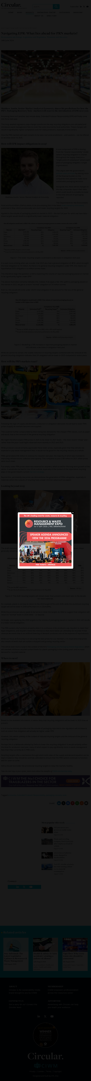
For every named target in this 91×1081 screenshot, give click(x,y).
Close (73, 512)
